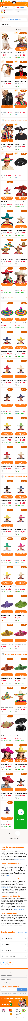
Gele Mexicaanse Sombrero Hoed (10, 586)
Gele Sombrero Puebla (21, 764)
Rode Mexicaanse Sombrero (8, 466)
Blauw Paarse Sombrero (7, 707)
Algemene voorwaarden (9, 1018)
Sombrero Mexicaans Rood (8, 288)
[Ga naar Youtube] (10, 1001)
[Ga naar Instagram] (2, 1001)
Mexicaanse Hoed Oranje (7, 678)
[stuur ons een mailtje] (10, 963)
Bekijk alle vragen (22, 932)
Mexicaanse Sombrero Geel (8, 529)
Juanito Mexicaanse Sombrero (9, 110)
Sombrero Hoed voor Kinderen (9, 173)
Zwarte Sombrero (19, 173)
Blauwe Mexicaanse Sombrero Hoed (10, 822)
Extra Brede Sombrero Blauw (8, 351)
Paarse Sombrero (5, 615)
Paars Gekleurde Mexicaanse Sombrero (11, 322)
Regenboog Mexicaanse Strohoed (10, 259)
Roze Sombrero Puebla (7, 764)
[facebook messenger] (3, 963)
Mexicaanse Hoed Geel (7, 644)
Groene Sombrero (19, 615)
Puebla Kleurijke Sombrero (8, 81)
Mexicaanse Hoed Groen (21, 678)
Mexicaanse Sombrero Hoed (8, 736)
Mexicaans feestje (5, 887)
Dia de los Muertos (19, 909)
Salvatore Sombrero (20, 110)
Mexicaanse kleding (19, 859)
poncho (9, 875)
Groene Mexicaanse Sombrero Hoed (10, 558)
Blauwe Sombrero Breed (21, 409)
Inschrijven (22, 990)
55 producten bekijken (14, 19)
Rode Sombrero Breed (7, 380)
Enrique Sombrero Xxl (7, 144)
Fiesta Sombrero (19, 52)
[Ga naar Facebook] (6, 1001)
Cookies (23, 1018)
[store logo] (14, 2)
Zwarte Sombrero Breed (7, 409)
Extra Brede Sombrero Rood (8, 201)
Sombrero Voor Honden (7, 52)
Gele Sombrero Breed (7, 437)
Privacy (18, 1018)
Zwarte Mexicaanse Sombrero (9, 500)
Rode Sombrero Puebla (7, 793)
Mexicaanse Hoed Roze (21, 644)
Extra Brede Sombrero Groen (8, 230)
